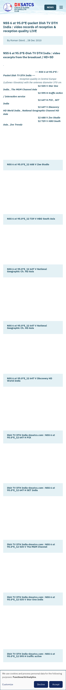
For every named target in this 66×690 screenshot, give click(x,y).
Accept (55, 684)
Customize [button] (7, 684)
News (50, 7)
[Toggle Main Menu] (61, 7)
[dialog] (33, 680)
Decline (41, 684)
